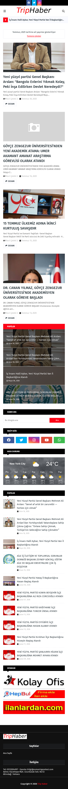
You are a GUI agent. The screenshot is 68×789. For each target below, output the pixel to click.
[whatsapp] (59, 440)
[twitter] (34, 3)
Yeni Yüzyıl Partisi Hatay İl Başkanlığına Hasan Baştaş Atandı (37, 579)
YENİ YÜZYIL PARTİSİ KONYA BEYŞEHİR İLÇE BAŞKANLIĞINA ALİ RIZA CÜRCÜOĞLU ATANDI (40, 594)
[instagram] (39, 3)
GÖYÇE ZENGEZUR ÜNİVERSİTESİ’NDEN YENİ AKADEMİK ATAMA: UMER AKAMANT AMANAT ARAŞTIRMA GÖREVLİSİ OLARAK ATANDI (32, 153)
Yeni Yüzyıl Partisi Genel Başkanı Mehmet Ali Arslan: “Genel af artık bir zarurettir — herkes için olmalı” (33, 338)
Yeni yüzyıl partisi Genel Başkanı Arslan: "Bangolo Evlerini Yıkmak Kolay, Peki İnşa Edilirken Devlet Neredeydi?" (34, 82)
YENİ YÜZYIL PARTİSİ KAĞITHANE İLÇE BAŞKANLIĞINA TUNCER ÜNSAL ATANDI (37, 609)
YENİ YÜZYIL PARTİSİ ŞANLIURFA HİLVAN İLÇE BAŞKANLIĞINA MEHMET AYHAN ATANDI (40, 653)
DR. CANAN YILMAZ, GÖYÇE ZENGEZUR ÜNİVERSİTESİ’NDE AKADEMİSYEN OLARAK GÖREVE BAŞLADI (32, 293)
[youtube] (46, 440)
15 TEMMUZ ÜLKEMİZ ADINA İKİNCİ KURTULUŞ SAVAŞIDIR (29, 225)
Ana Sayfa (7, 753)
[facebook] (28, 3)
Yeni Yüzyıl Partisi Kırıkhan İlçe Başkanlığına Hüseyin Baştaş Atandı (40, 639)
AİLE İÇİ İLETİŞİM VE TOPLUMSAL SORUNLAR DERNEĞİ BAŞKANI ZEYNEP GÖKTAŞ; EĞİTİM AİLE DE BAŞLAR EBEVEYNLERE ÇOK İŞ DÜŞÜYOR (33, 394)
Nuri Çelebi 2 (12, 99)
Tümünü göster (34, 36)
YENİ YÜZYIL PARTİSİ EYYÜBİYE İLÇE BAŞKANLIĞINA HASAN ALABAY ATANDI (37, 624)
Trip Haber (42, 784)
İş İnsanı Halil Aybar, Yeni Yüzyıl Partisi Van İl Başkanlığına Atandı (36, 20)
